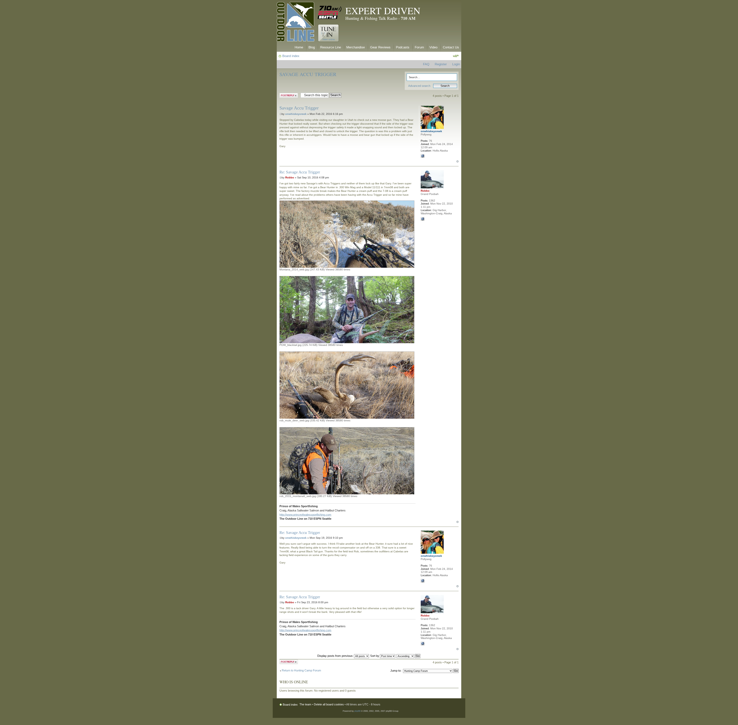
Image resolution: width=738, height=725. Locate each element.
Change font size (456, 56)
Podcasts (402, 47)
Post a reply (286, 95)
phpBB (357, 711)
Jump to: (395, 670)
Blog (311, 47)
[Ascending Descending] (408, 655)
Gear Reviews (380, 47)
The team (305, 704)
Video (433, 47)
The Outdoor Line (295, 22)
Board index (290, 56)
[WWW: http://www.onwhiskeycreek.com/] (423, 156)
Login (456, 64)
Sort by (375, 655)
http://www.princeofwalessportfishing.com (305, 514)
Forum (419, 47)
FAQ (426, 64)
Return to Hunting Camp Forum (301, 670)
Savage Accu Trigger (307, 74)
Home (299, 47)
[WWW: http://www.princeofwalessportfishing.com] (423, 219)
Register (441, 64)
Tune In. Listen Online (328, 33)
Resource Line (330, 47)
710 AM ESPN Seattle (329, 12)
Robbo (289, 177)
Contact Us (451, 47)
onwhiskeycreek (296, 113)
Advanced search (419, 85)
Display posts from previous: (335, 655)
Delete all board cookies (329, 704)
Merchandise (355, 47)
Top (457, 161)
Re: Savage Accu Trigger (299, 172)
